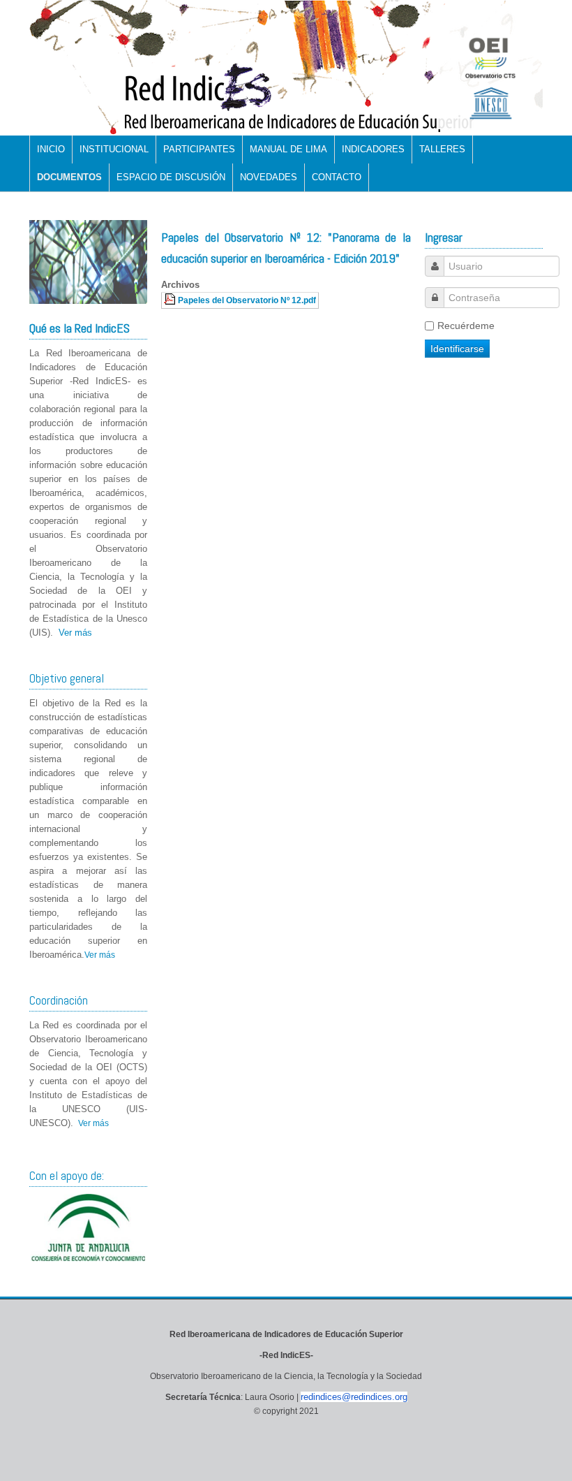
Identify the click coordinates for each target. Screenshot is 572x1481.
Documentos (69, 177)
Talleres (442, 149)
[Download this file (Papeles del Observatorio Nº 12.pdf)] (171, 300)
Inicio (51, 149)
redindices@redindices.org (354, 1397)
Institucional (114, 149)
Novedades (268, 177)
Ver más (75, 632)
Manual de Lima (288, 149)
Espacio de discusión (170, 177)
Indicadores (373, 149)
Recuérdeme (466, 325)
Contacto (336, 177)
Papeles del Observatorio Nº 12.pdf (247, 300)
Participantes (199, 149)
